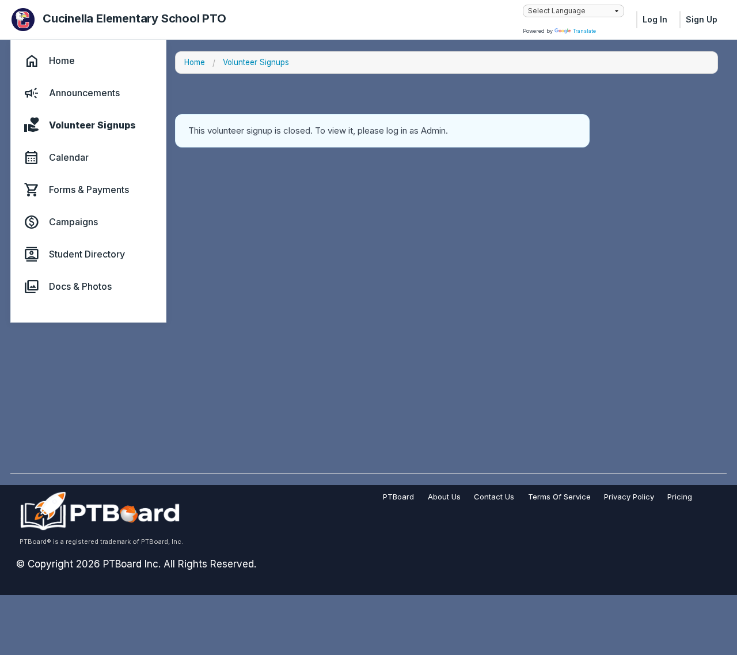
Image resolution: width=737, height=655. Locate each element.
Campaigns (73, 222)
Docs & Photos (80, 287)
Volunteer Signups (92, 125)
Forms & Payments (89, 190)
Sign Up (701, 19)
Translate (584, 31)
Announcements (84, 93)
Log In (655, 19)
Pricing (679, 496)
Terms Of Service (559, 496)
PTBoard (398, 496)
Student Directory (87, 254)
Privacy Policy (629, 496)
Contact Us (494, 496)
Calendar (69, 158)
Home (62, 61)
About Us (444, 496)
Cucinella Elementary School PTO (134, 18)
